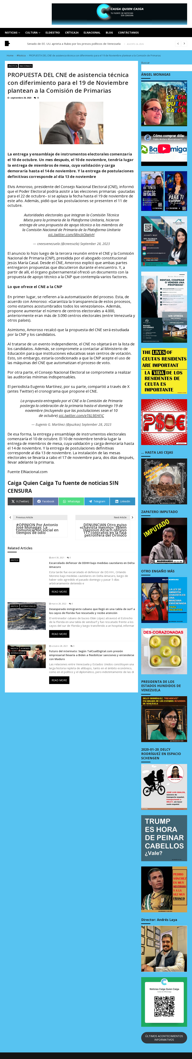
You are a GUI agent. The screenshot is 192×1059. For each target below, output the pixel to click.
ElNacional (92, 32)
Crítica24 (71, 32)
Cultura (31, 32)
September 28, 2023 (95, 243)
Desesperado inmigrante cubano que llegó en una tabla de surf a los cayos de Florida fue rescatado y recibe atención (92, 611)
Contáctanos (128, 32)
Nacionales (26, 66)
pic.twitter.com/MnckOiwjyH (71, 234)
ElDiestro (53, 32)
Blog (109, 32)
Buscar (145, 62)
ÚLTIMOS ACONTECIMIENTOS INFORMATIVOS (164, 1037)
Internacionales (28, 606)
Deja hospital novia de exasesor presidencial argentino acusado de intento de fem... (81, 44)
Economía (25, 648)
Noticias (11, 32)
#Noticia (12, 66)
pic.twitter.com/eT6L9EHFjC (81, 415)
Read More (59, 591)
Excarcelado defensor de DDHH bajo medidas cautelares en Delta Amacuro (92, 565)
